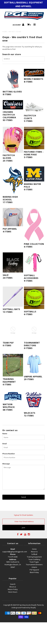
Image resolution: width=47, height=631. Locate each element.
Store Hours (12, 592)
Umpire (34, 567)
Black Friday (34, 572)
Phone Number (8, 454)
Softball (34, 554)
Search (12, 584)
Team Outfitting (34, 559)
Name (4, 433)
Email (4, 443)
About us (12, 587)
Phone (12, 554)
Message (6, 464)
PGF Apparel (34, 570)
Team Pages (34, 562)
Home (4, 31)
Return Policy (13, 589)
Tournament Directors (34, 564)
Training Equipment (34, 557)
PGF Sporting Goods (23, 605)
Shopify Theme (36, 605)
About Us (34, 551)
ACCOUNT (17, 25)
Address (12, 559)
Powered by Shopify (29, 608)
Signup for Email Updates (23, 515)
